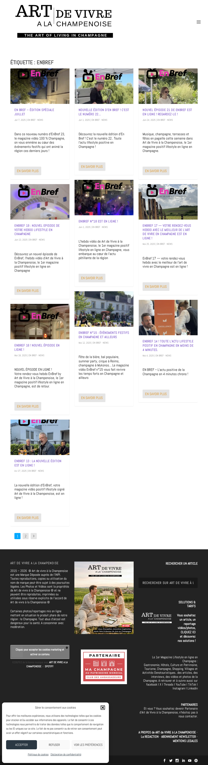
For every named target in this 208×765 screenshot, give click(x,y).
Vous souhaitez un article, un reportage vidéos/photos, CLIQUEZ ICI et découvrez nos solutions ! (186, 628)
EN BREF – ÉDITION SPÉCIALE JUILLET (34, 112)
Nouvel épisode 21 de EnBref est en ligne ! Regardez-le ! (167, 112)
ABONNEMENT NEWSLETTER (179, 736)
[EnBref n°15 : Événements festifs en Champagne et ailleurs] (104, 309)
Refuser (54, 745)
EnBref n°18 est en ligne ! (98, 221)
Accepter (21, 745)
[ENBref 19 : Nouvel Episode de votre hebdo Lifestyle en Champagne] (39, 202)
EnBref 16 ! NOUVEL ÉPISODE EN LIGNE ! (37, 347)
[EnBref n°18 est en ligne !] (104, 197)
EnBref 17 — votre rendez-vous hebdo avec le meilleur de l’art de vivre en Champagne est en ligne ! (167, 231)
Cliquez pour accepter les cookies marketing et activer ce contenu (40, 652)
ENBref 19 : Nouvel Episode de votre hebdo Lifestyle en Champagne (37, 229)
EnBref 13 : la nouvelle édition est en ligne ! (38, 463)
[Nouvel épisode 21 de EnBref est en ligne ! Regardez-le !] (168, 86)
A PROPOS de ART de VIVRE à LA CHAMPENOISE (167, 732)
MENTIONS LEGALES (185, 741)
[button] (103, 708)
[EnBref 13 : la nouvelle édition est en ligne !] (39, 437)
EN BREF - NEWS (35, 120)
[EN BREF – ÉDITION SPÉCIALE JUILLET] (39, 86)
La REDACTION (150, 736)
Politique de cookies (38, 754)
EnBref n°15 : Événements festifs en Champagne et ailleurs (104, 335)
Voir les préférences (88, 745)
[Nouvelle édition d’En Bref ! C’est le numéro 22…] (104, 86)
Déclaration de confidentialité (66, 754)
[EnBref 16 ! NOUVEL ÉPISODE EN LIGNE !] (39, 321)
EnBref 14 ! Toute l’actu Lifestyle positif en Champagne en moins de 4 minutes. (168, 345)
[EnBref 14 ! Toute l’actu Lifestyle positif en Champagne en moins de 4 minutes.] (168, 317)
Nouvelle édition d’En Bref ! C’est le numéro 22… (104, 112)
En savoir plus (28, 171)
